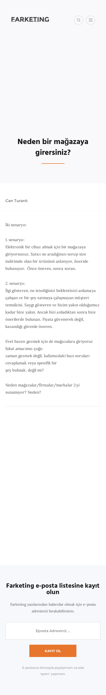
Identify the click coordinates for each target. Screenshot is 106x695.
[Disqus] (53, 486)
